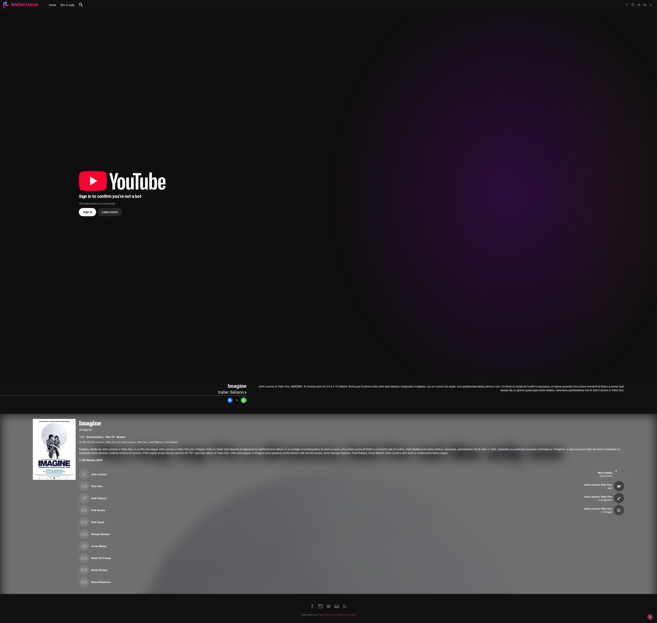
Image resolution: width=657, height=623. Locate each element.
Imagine (237, 386)
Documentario (95, 437)
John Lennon (99, 474)
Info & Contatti (350, 614)
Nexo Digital (605, 472)
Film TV (110, 437)
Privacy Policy (337, 614)
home (52, 5)
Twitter (636, 2)
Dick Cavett (97, 522)
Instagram (631, 2)
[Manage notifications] (650, 617)
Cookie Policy (324, 614)
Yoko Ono (96, 486)
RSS (648, 2)
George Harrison (100, 534)
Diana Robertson (101, 582)
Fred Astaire (98, 510)
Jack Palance (98, 498)
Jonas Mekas (98, 546)
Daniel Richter (99, 570)
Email (642, 2)
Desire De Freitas (101, 558)
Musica (121, 437)
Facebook (625, 2)
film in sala (67, 5)
